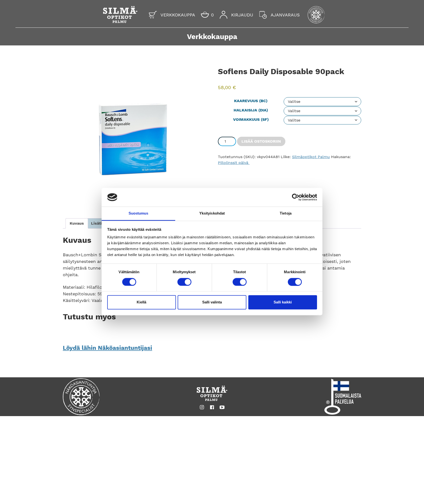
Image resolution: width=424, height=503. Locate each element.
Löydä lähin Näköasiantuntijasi (107, 347)
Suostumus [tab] (138, 213)
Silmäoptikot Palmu (311, 156)
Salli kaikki (283, 302)
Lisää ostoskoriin (261, 141)
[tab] (77, 223)
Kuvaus (77, 223)
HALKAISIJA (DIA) (251, 110)
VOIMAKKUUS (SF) (251, 119)
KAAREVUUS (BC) (250, 100)
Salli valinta (212, 302)
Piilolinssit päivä (234, 162)
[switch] (184, 282)
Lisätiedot (101, 223)
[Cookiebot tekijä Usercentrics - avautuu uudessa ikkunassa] (295, 197)
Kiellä (141, 302)
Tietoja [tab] (286, 213)
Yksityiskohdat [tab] (212, 213)
